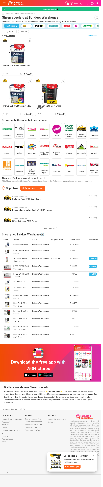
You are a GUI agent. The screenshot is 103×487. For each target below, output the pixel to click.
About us (5, 436)
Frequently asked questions (12, 419)
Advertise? (6, 422)
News (4, 442)
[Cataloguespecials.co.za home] (16, 3)
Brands (4, 428)
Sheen (17, 13)
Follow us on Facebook (33, 422)
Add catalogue (7, 439)
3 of (8, 36)
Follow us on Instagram (33, 424)
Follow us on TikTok (32, 430)
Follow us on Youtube (32, 427)
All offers (9, 13)
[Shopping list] (92, 3)
